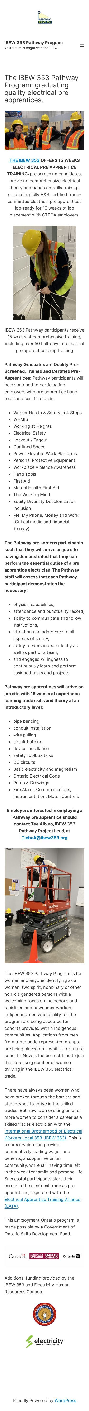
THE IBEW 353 (25, 160)
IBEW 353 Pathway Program (34, 42)
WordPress (65, 1400)
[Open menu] (81, 45)
